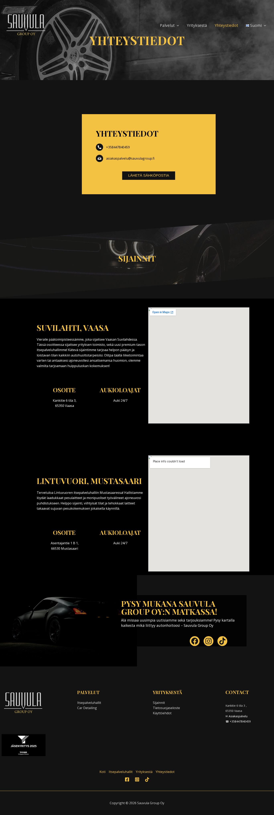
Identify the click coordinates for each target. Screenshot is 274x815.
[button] (177, 25)
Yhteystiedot (226, 25)
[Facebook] (127, 779)
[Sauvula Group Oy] (26, 25)
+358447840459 (240, 721)
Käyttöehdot (162, 713)
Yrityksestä (197, 25)
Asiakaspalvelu (238, 716)
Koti (102, 772)
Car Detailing (87, 708)
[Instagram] (137, 779)
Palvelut (167, 25)
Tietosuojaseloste (166, 708)
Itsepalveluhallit (89, 702)
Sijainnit (159, 702)
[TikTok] (147, 779)
